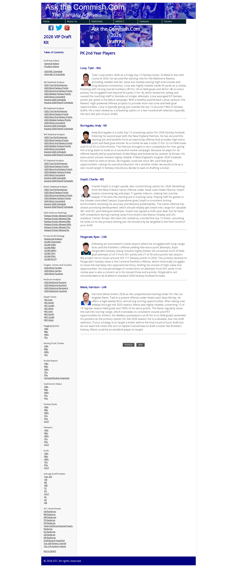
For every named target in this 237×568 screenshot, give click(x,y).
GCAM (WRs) (50, 250)
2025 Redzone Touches (55, 291)
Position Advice (51, 66)
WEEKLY (119, 21)
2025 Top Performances (55, 85)
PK (45, 491)
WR (46, 485)
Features (144, 21)
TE (45, 488)
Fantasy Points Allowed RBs (57, 221)
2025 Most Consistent (54, 96)
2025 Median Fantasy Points (57, 93)
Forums (168, 21)
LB (45, 499)
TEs (46, 337)
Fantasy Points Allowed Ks (56, 230)
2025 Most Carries (53, 270)
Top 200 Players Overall (55, 543)
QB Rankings (50, 511)
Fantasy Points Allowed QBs (57, 218)
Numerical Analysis (53, 238)
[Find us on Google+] (67, 29)
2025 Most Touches (53, 273)
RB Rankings (50, 514)
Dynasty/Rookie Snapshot (56, 378)
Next (140, 345)
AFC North (49, 302)
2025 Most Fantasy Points (56, 88)
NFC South (49, 317)
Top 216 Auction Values (55, 546)
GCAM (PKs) (49, 256)
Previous (128, 345)
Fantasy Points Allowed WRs (57, 224)
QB (45, 479)
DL (45, 496)
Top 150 (48, 476)
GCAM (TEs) (49, 253)
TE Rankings (49, 520)
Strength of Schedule (54, 74)
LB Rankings (49, 534)
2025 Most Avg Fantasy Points (58, 90)
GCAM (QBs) (50, 244)
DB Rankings (50, 537)
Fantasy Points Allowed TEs (57, 227)
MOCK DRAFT (50, 551)
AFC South (49, 305)
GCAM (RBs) (50, 247)
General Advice (51, 63)
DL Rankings (49, 531)
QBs (46, 328)
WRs (46, 334)
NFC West (49, 320)
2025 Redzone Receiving (56, 288)
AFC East (48, 299)
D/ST (46, 421)
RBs (46, 331)
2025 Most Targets (53, 267)
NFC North (49, 314)
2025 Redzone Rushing (55, 285)
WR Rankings (50, 517)
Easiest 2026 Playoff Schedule (58, 102)
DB (45, 502)
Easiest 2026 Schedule (55, 99)
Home (46, 21)
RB (45, 482)
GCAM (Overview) (52, 241)
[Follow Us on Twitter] (59, 29)
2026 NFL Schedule (53, 71)
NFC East (48, 311)
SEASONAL (97, 21)
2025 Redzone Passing (55, 282)
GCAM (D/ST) (50, 259)
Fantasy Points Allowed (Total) (58, 215)
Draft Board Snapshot (54, 540)
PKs (46, 375)
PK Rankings (49, 523)
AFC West (48, 308)
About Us (72, 21)
